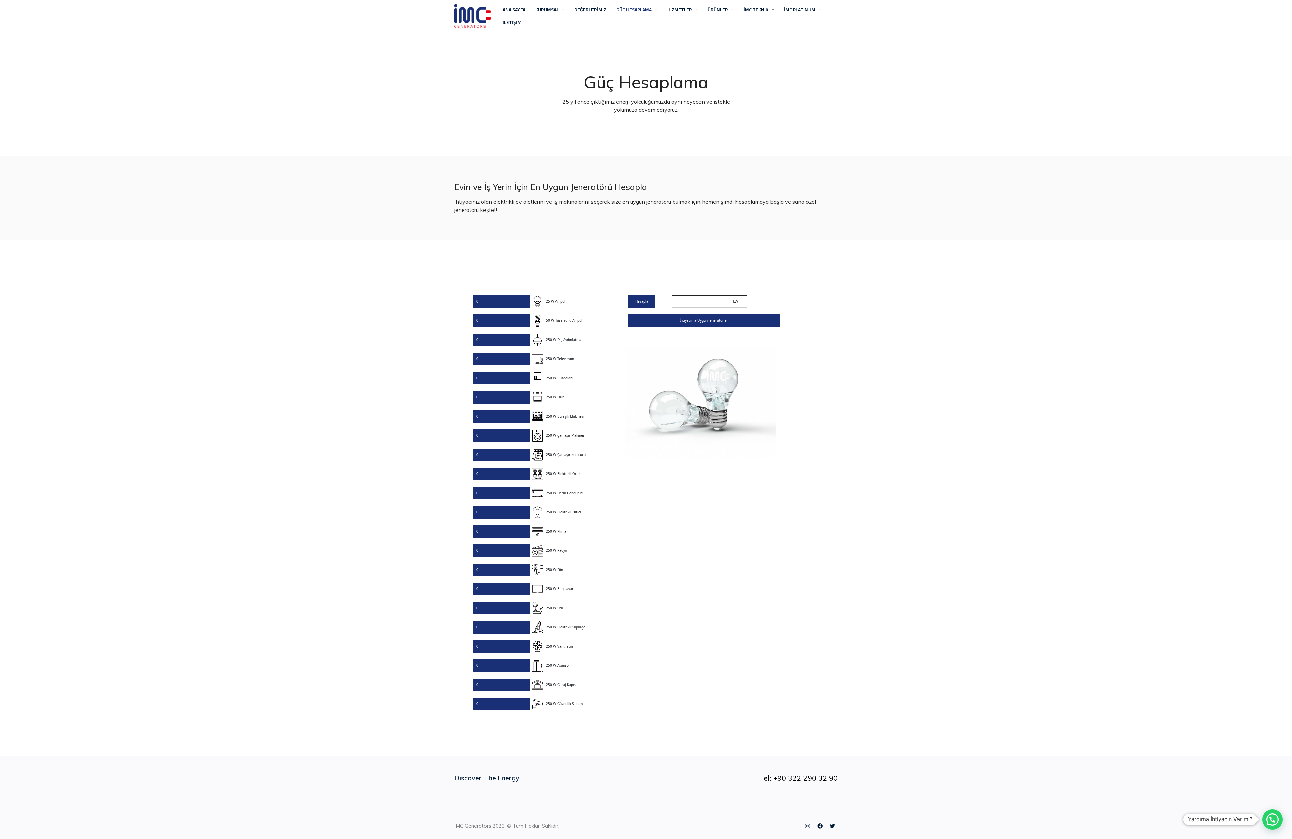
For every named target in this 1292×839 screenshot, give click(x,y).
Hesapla (641, 301)
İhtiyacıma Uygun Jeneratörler (704, 320)
